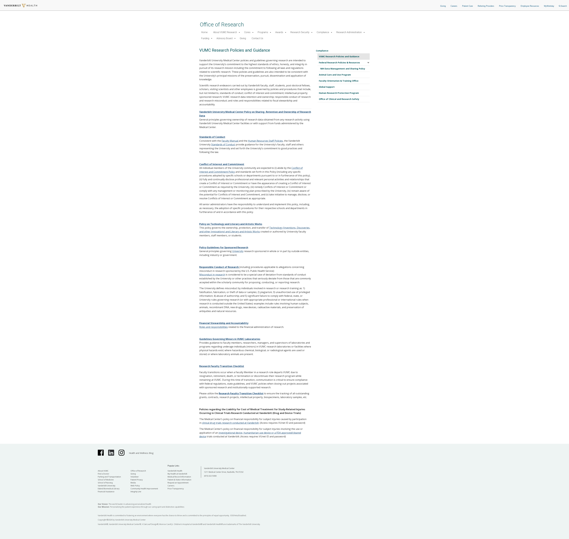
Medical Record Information (179, 477)
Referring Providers (486, 6)
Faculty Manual (230, 140)
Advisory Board (224, 38)
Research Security (299, 32)
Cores (247, 32)
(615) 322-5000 (210, 476)
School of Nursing (105, 482)
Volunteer (135, 477)
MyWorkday (549, 6)
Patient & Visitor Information (179, 479)
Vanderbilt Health (175, 471)
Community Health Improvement (144, 488)
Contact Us (257, 38)
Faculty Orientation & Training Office (338, 80)
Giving (443, 6)
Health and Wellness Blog (141, 453)
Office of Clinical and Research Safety (339, 99)
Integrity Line (136, 491)
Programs (263, 32)
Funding (205, 38)
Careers (454, 6)
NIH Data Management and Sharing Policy (342, 68)
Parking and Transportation (109, 477)
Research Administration (349, 32)
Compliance (323, 32)
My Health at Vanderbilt (177, 474)
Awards (279, 32)
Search (564, 6)
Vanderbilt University (106, 485)
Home (204, 32)
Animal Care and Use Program (335, 74)
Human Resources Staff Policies (265, 140)
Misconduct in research (212, 274)
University (237, 251)
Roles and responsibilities (213, 327)
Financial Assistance (106, 491)
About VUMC (103, 471)
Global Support (327, 86)
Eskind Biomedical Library (108, 488)
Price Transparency (507, 6)
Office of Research (222, 24)
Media (133, 482)
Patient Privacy (137, 479)
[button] (239, 32)
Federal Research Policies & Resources (339, 62)
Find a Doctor (103, 474)
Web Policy (135, 485)
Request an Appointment (178, 482)
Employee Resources (530, 6)
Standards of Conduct (223, 144)
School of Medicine (106, 479)
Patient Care (467, 6)
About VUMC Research (225, 32)
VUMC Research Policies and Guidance (339, 56)
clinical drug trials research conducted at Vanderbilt (230, 422)
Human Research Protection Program (339, 93)
